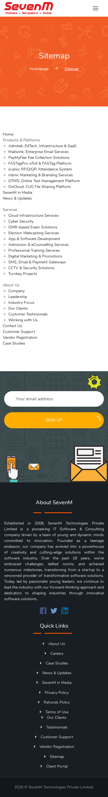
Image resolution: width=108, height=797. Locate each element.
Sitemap (57, 756)
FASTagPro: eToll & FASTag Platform (39, 163)
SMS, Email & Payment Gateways (37, 262)
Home (8, 134)
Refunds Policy (57, 702)
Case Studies (14, 343)
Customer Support (19, 331)
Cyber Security (21, 221)
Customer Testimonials (28, 314)
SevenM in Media (17, 192)
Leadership (17, 296)
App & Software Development (34, 238)
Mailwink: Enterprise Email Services (38, 151)
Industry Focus (21, 302)
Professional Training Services (34, 250)
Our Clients (18, 308)
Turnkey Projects (22, 273)
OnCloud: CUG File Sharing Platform (39, 186)
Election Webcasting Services (33, 233)
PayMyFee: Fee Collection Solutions (39, 157)
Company (16, 291)
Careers (56, 653)
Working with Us (23, 320)
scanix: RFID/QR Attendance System (40, 169)
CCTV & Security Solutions (31, 268)
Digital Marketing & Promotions (35, 256)
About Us (56, 643)
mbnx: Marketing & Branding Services (40, 175)
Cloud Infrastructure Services (33, 215)
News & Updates (17, 198)
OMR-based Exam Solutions (32, 227)
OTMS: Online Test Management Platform (44, 181)
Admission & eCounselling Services (38, 244)
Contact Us (12, 326)
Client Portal (57, 766)
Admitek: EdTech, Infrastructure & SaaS (42, 146)
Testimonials (57, 727)
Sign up (54, 420)
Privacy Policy (57, 692)
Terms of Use (56, 712)
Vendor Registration (20, 337)
